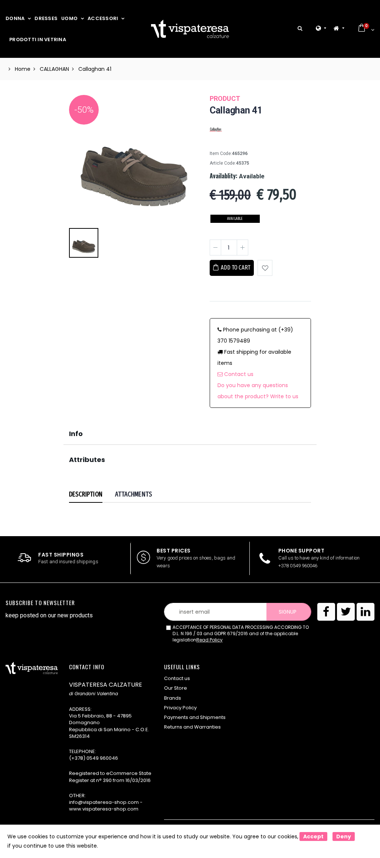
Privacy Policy (180, 707)
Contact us (238, 374)
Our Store (175, 688)
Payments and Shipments (195, 717)
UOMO (69, 18)
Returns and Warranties (192, 726)
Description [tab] (85, 494)
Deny (343, 836)
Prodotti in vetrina (37, 39)
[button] (300, 28)
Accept (313, 836)
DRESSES (46, 18)
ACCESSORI (103, 18)
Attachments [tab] (133, 494)
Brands (172, 698)
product (225, 98)
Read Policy (209, 640)
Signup (288, 612)
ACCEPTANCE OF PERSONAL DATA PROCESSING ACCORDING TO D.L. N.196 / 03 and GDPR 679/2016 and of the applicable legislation (241, 633)
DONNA (15, 18)
